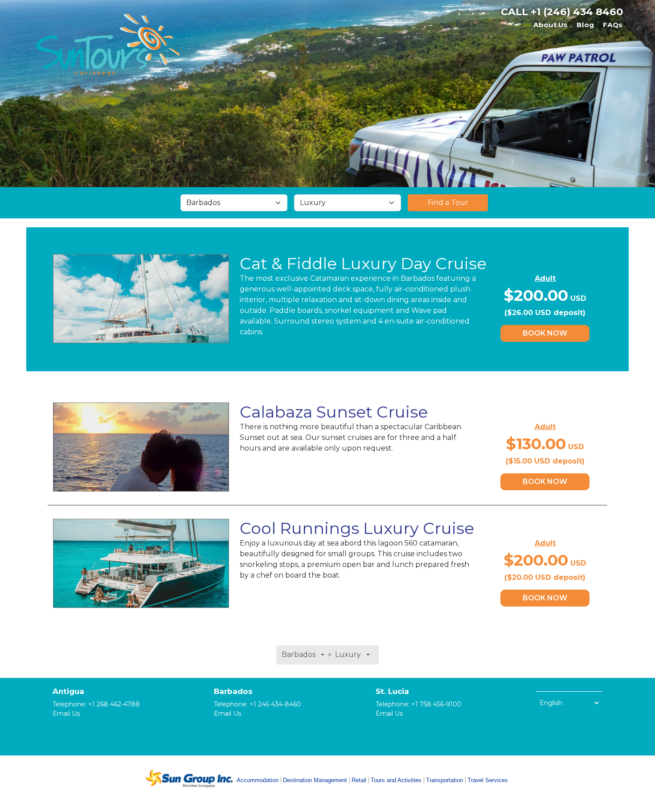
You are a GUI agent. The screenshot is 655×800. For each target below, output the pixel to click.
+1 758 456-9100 (436, 704)
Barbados (233, 691)
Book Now (545, 333)
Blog (585, 25)
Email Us (66, 714)
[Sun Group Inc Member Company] (189, 778)
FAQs (612, 25)
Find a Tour (448, 202)
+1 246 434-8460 (275, 704)
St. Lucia (392, 691)
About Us (550, 25)
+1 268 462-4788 (114, 704)
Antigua (68, 691)
